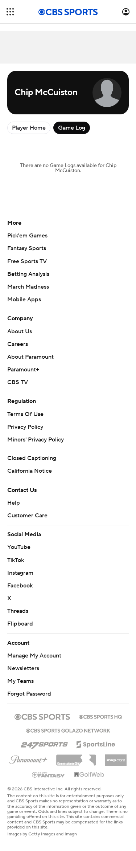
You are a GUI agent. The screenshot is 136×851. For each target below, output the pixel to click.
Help (13, 502)
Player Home (29, 127)
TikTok (15, 560)
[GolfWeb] (89, 774)
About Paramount (30, 357)
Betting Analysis (28, 274)
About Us (19, 331)
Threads (17, 611)
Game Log (71, 127)
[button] (10, 12)
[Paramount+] (28, 758)
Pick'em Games (27, 235)
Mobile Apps (24, 299)
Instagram (20, 573)
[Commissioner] (76, 757)
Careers (17, 344)
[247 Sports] (44, 743)
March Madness (28, 286)
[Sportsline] (96, 743)
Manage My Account (34, 655)
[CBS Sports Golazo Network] (68, 729)
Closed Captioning (31, 458)
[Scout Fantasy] (48, 774)
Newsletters (23, 668)
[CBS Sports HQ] (100, 716)
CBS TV (17, 382)
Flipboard (20, 623)
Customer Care (27, 515)
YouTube (18, 547)
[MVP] (116, 757)
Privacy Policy (25, 427)
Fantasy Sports (26, 248)
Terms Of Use (25, 414)
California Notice (29, 471)
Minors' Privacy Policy (35, 439)
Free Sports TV (27, 261)
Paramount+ (23, 369)
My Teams (20, 681)
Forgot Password (29, 693)
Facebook (20, 585)
